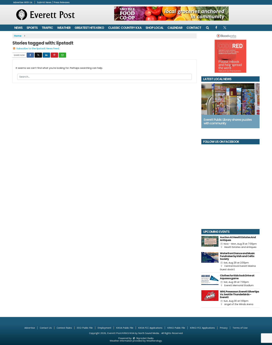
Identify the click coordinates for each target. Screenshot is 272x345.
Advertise (29, 327)
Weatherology (154, 340)
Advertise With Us (22, 2)
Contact (194, 27)
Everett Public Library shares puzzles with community (228, 121)
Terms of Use (240, 327)
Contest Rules (64, 327)
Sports (32, 27)
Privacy (224, 327)
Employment (104, 327)
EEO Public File (85, 327)
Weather (64, 27)
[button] (207, 27)
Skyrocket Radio (144, 338)
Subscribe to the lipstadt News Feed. (38, 48)
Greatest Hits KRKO (89, 27)
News (18, 27)
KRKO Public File (176, 327)
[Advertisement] (171, 13)
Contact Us (46, 327)
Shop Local (154, 27)
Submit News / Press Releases (53, 2)
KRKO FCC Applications (202, 327)
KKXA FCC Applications (150, 327)
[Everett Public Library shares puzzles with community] (230, 99)
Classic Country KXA (125, 27)
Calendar (174, 27)
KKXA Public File (124, 327)
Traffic (47, 27)
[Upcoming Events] (209, 242)
